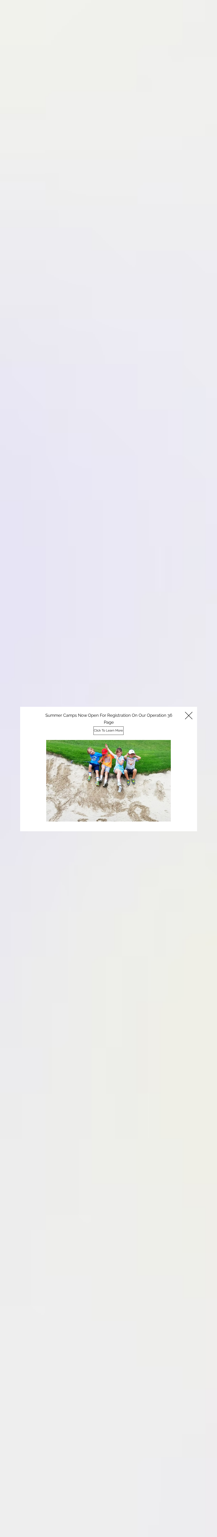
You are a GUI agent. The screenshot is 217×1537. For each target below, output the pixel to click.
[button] (188, 715)
